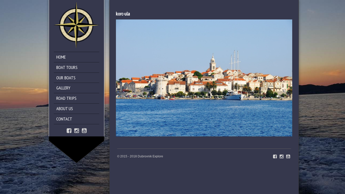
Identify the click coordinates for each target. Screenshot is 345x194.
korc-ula (123, 13)
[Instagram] (76, 130)
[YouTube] (84, 130)
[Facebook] (69, 130)
